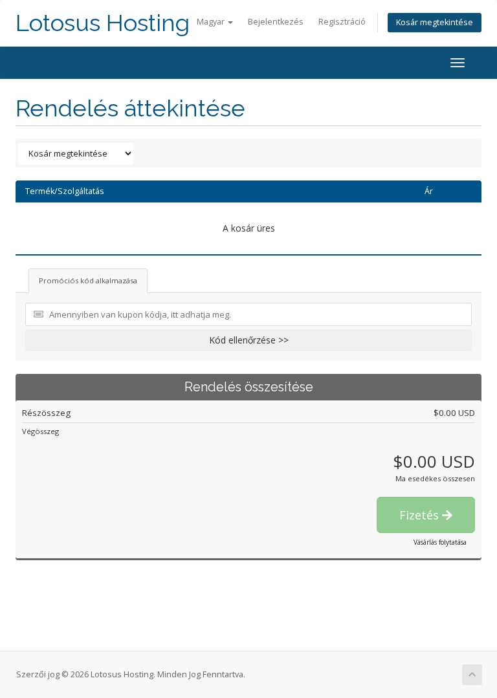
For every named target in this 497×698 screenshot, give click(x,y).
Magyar (211, 21)
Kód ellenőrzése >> (249, 340)
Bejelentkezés (276, 21)
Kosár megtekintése (434, 22)
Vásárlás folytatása (440, 542)
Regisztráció (342, 21)
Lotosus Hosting (103, 23)
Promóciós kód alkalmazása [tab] (88, 280)
